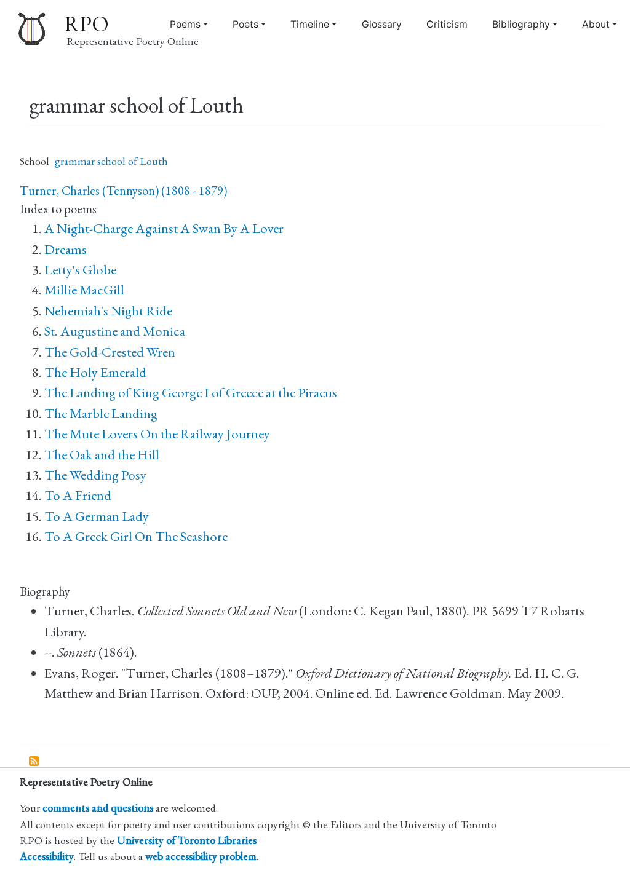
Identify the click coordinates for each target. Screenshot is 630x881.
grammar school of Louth (111, 161)
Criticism (447, 24)
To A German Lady (96, 516)
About (596, 24)
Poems (185, 24)
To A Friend (77, 495)
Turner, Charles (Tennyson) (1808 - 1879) (123, 191)
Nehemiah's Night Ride (108, 311)
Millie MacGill (84, 290)
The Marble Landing (101, 413)
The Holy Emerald (95, 372)
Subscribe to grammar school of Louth (34, 761)
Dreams (65, 249)
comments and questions (97, 807)
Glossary (382, 24)
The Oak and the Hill (101, 455)
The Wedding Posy (95, 475)
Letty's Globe (80, 270)
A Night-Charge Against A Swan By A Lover (164, 228)
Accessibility (47, 856)
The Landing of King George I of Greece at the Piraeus (190, 392)
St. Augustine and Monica (114, 331)
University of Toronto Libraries (187, 840)
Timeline (309, 24)
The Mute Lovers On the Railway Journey (157, 434)
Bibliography (521, 24)
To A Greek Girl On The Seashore (136, 536)
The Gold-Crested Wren (109, 352)
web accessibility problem (201, 856)
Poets (245, 24)
